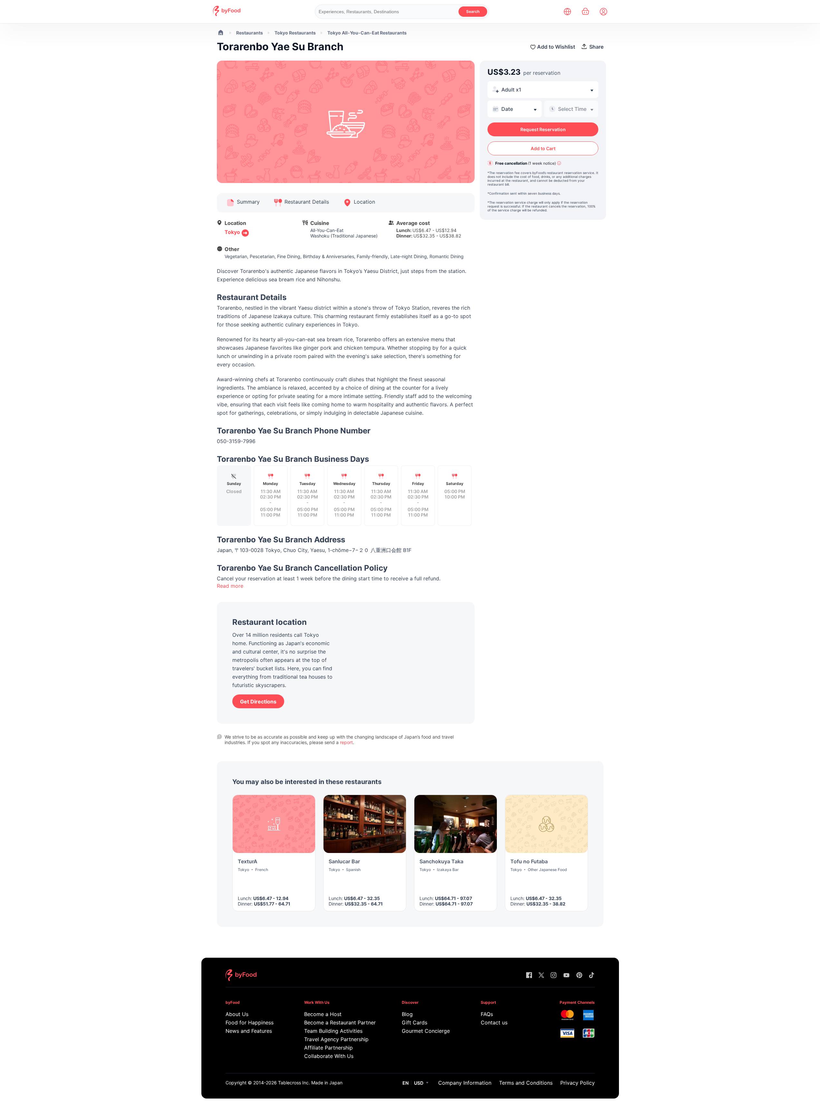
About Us (237, 1014)
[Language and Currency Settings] (567, 11)
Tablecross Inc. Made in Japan (310, 1082)
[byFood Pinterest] (579, 975)
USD (418, 1083)
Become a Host (323, 1014)
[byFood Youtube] (566, 975)
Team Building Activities (333, 1031)
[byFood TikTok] (591, 975)
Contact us (494, 1022)
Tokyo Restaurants (295, 32)
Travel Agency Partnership (336, 1039)
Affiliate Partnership (328, 1047)
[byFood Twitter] (541, 975)
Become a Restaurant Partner (339, 1022)
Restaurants (249, 32)
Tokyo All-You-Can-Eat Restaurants (367, 32)
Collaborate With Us (328, 1056)
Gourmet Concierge (426, 1031)
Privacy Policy (577, 1083)
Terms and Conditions (526, 1083)
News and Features (249, 1031)
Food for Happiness (250, 1022)
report (346, 742)
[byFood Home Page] (226, 14)
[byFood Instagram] (553, 975)
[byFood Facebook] (529, 975)
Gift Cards (414, 1022)
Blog (407, 1014)
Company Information (464, 1083)
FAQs (487, 1014)
